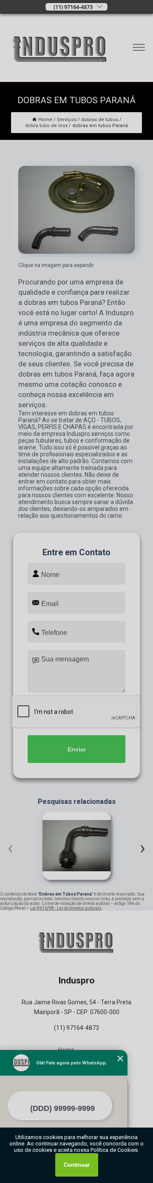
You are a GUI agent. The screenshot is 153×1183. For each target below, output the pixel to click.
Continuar (77, 1165)
